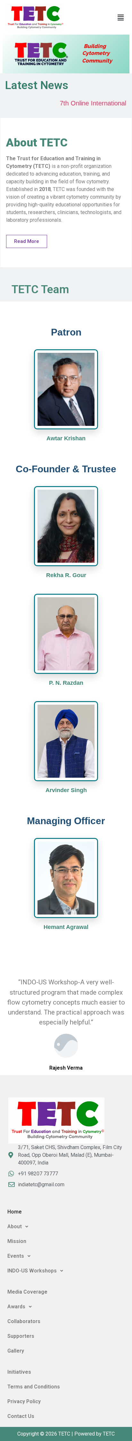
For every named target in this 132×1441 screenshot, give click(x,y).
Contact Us (20, 1416)
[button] (120, 18)
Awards (16, 1307)
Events (15, 1256)
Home (14, 1212)
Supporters (20, 1336)
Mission (16, 1241)
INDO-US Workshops (32, 1271)
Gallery (15, 1351)
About (14, 1226)
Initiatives (19, 1372)
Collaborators (23, 1321)
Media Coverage (27, 1292)
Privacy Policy (24, 1401)
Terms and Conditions (33, 1387)
